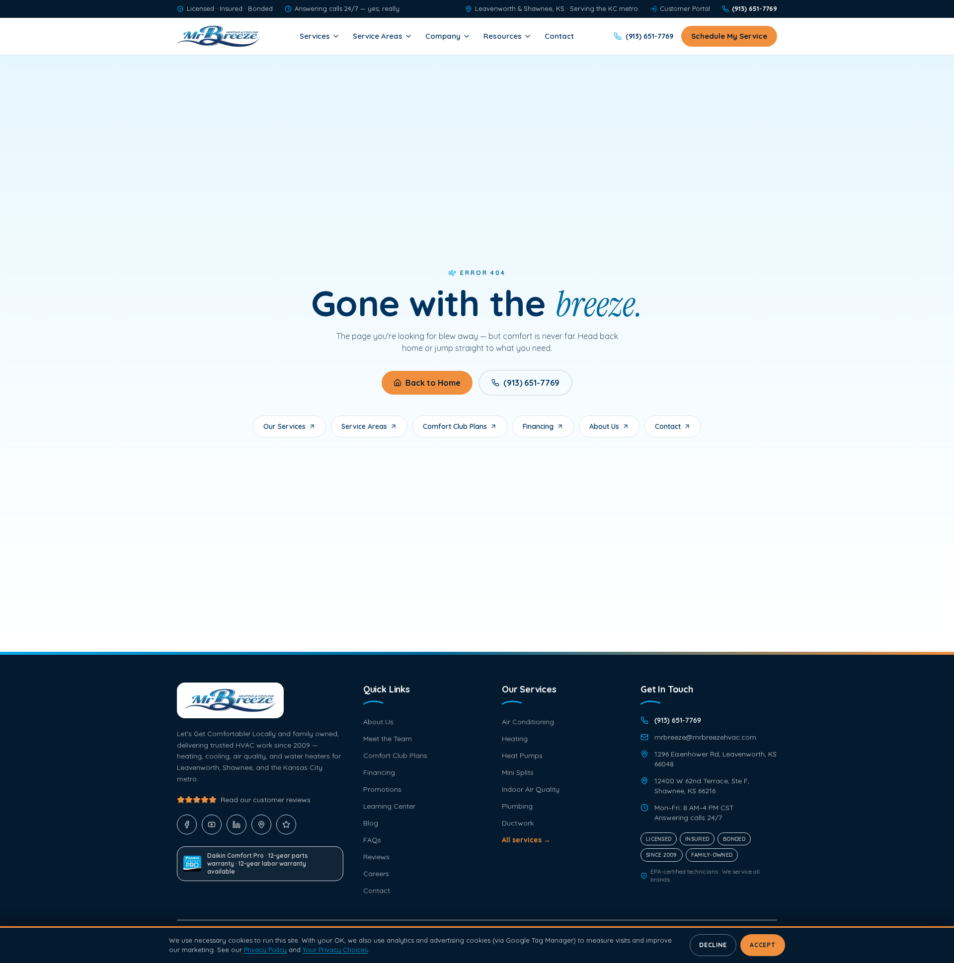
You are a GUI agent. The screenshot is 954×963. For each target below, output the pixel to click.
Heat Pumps (522, 755)
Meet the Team (387, 738)
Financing (538, 426)
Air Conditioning (528, 721)
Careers (376, 873)
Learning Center (389, 806)
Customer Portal (685, 8)
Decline (712, 945)
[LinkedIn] (236, 824)
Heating (515, 738)
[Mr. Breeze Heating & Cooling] (218, 36)
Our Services (284, 426)
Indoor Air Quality (530, 789)
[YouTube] (212, 824)
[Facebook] (187, 824)
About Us (604, 426)
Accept (763, 945)
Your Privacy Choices (335, 950)
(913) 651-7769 (531, 383)
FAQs (372, 839)
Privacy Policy (265, 950)
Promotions (382, 789)
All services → (526, 839)
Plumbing (517, 806)
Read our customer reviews (266, 799)
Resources (502, 36)
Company (443, 36)
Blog (370, 823)
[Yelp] (286, 824)
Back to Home (433, 383)
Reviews (376, 856)
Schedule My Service (729, 36)
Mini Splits (518, 772)
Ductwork (518, 823)
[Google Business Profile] (261, 824)
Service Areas (377, 36)
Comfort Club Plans (455, 426)
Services (315, 36)
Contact (559, 36)
